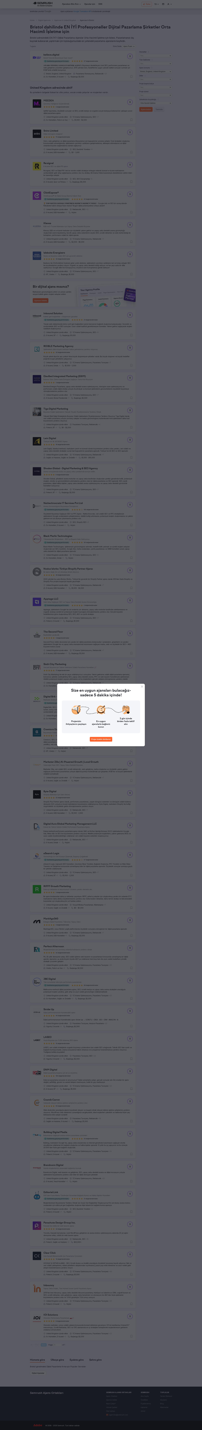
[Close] (142, 686)
